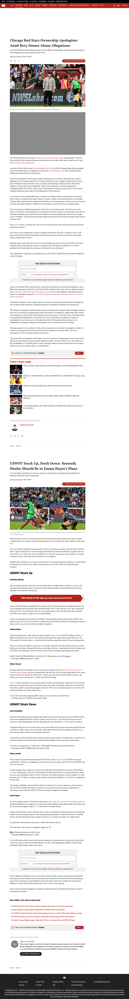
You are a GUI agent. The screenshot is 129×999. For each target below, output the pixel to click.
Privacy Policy (23, 982)
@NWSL (15, 832)
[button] (63, 5)
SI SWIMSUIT (11, 1)
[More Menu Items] (106, 5)
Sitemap (21, 985)
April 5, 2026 (42, 698)
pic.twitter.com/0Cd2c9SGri (64, 746)
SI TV (102, 5)
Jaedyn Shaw (55, 635)
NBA (26, 5)
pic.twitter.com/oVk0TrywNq (29, 832)
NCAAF (38, 5)
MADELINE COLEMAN (27, 425)
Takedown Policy (58, 982)
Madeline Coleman (16, 56)
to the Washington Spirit (42, 168)
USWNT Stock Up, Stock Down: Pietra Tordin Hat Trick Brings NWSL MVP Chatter (43, 916)
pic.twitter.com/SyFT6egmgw (60, 656)
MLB (31, 5)
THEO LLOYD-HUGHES (27, 941)
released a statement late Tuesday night (48, 158)
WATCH (95, 5)
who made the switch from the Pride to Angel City (67, 801)
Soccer (18, 446)
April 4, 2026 (34, 658)
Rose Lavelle (61, 759)
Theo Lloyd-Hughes (16, 480)
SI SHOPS (51, 1)
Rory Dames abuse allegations (23, 163)
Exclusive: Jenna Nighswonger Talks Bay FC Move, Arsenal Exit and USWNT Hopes (43, 920)
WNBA (45, 5)
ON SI (3, 1)
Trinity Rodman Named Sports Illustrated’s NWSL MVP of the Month (38, 909)
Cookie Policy (40, 982)
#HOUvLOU (35, 746)
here (11, 543)
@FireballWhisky (47, 746)
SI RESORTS (43, 1)
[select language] (119, 5)
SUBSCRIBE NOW (61, 1)
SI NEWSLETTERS (22, 1)
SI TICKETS (33, 1)
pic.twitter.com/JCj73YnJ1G (59, 696)
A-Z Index (39, 985)
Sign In (124, 5)
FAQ (54, 985)
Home (12, 446)
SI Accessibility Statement (102, 982)
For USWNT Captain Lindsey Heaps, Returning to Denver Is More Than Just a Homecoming (46, 913)
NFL (12, 5)
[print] (22, 436)
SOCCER (19, 5)
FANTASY (53, 5)
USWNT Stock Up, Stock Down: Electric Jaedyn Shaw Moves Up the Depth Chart (42, 906)
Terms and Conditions (78, 982)
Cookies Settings (76, 985)
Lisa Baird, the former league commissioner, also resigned (36, 292)
